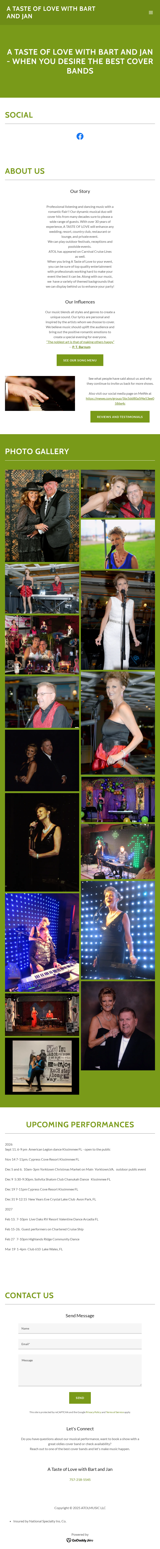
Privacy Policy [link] (93, 1412)
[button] (151, 12)
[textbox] (80, 1328)
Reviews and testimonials (120, 417)
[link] (57, 17)
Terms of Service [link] (115, 1412)
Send (80, 1398)
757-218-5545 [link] (80, 1479)
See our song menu (80, 360)
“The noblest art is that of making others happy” (80, 342)
